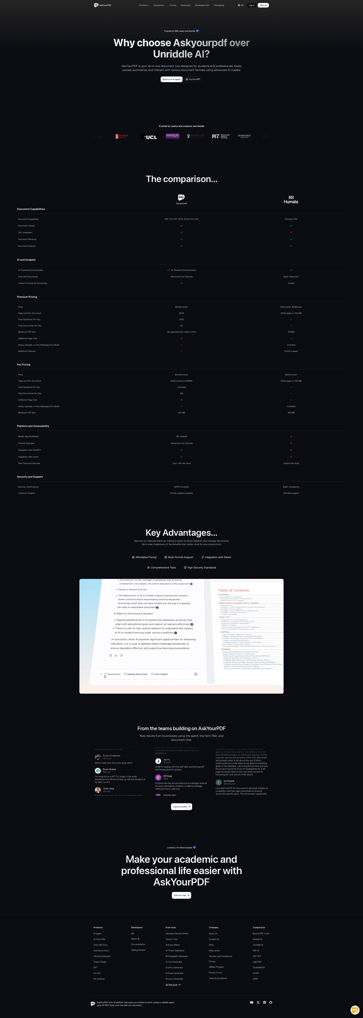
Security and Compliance (220, 956)
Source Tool (171, 939)
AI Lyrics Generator (174, 979)
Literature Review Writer (177, 933)
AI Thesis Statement (175, 950)
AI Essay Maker (173, 945)
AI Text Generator (174, 962)
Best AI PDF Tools (261, 933)
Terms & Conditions (218, 978)
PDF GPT (257, 956)
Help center (214, 950)
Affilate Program (216, 967)
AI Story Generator (174, 967)
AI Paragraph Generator (177, 956)
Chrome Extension (102, 956)
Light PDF (257, 962)
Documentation (138, 944)
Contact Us (214, 939)
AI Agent (97, 933)
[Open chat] (355, 1010)
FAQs (211, 945)
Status (134, 939)
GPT (96, 967)
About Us (213, 933)
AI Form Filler (99, 939)
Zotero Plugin (100, 962)
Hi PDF (256, 973)
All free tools (172, 984)
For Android (99, 979)
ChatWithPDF (259, 967)
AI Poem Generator (174, 973)
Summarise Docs (101, 950)
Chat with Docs (100, 945)
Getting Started (138, 950)
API (132, 933)
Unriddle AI (258, 945)
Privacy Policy (215, 972)
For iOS (97, 973)
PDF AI (256, 950)
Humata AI (257, 939)
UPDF (255, 979)
